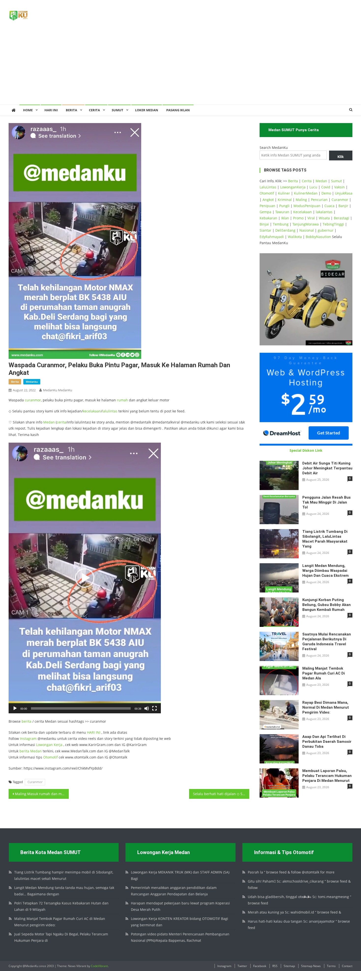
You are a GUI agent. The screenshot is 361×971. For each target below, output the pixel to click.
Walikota (295, 236)
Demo (326, 193)
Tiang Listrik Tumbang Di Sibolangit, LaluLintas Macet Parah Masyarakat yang (324, 539)
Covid (325, 187)
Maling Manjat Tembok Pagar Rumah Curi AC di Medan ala (323, 673)
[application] (85, 578)
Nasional (306, 230)
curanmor (33, 400)
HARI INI (93, 732)
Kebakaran (268, 218)
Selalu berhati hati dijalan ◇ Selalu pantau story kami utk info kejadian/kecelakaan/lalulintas (221, 793)
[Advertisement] (180, 67)
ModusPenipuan (306, 205)
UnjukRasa (343, 193)
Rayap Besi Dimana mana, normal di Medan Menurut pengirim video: (325, 707)
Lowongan (45, 744)
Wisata (324, 218)
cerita (61, 422)
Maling (301, 199)
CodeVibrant (99, 966)
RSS (275, 966)
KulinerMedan (306, 193)
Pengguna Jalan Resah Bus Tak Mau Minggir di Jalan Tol (326, 502)
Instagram (28, 738)
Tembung (281, 224)
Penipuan (267, 205)
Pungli (284, 205)
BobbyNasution (318, 236)
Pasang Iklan (178, 110)
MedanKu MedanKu (57, 390)
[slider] (81, 708)
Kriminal (285, 199)
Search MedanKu (274, 147)
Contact (347, 966)
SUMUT (117, 110)
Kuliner (284, 193)
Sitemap (289, 966)
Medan (49, 422)
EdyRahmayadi (272, 236)
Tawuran (282, 212)
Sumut (336, 181)
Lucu (313, 187)
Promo (298, 218)
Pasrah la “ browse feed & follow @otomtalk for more (291, 872)
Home (28, 110)
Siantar (265, 230)
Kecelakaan (302, 212)
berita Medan (30, 751)
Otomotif (50, 757)
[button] (85, 578)
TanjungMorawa (305, 224)
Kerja (58, 744)
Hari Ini (51, 110)
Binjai (264, 224)
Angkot (268, 199)
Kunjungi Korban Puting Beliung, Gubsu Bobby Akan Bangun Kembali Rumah (326, 605)
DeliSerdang (285, 230)
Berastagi (341, 218)
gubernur (325, 230)
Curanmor (35, 782)
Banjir (343, 205)
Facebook (259, 966)
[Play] (15, 708)
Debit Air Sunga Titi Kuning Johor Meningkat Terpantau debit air (327, 468)
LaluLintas (268, 187)
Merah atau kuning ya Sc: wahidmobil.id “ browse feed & (294, 912)
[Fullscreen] (154, 708)
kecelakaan (92, 411)
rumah (122, 400)
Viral (311, 218)
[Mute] (146, 708)
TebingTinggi (333, 224)
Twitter (242, 966)
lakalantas (324, 212)
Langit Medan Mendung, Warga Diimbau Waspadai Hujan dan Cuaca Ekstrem (325, 570)
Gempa (265, 212)
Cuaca (329, 205)
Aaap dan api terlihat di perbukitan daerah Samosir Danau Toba (326, 741)
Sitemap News (311, 966)
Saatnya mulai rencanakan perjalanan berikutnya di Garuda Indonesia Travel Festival (326, 641)
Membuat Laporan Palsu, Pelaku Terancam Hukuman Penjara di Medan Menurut (327, 776)
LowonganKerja (292, 187)
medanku (32, 381)
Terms (331, 966)
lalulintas (109, 411)
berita (15, 381)
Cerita (94, 110)
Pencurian (319, 199)
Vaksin (339, 187)
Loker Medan (146, 110)
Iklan (285, 218)
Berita (71, 110)
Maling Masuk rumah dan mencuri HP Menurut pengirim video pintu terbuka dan (42, 793)
